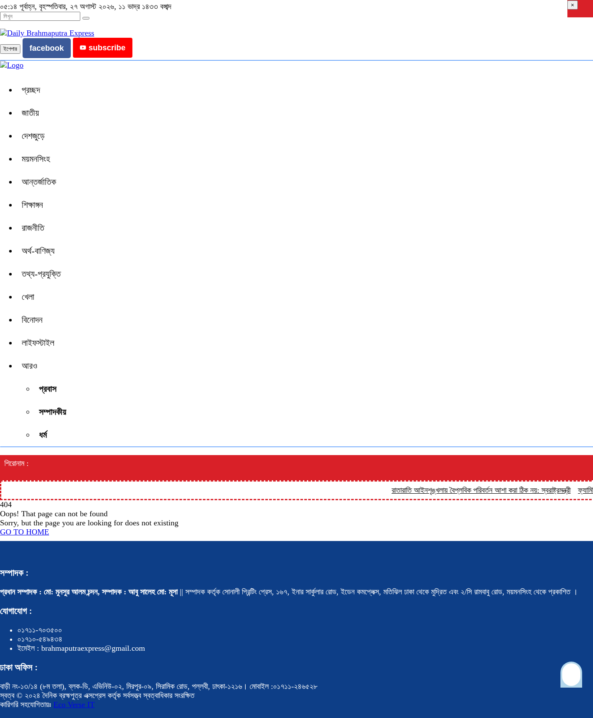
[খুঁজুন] (85, 18)
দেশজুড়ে (33, 136)
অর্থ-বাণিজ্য (38, 251)
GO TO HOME (24, 532)
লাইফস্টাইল (38, 343)
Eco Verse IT (74, 704)
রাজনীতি (33, 228)
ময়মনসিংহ (36, 159)
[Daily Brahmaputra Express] (47, 33)
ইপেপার (10, 49)
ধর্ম (43, 434)
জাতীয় (30, 113)
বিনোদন (32, 320)
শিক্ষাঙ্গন (32, 205)
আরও (29, 365)
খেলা (28, 297)
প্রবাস (47, 388)
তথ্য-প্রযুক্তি (41, 274)
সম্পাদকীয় (52, 411)
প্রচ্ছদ (31, 90)
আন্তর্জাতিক (39, 182)
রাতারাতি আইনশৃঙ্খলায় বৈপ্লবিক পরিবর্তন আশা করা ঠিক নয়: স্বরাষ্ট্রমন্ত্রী (474, 490)
